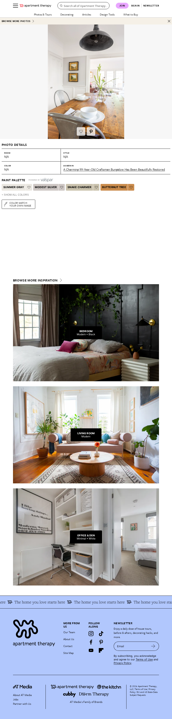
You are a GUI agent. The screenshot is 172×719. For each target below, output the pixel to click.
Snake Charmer (79, 187)
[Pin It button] (91, 131)
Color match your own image (20, 204)
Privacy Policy (122, 663)
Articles (86, 14)
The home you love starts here (33, 602)
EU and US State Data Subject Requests (144, 693)
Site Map (68, 653)
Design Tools (107, 14)
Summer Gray (13, 187)
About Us (68, 639)
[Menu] (15, 5)
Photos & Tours (43, 14)
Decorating (66, 14)
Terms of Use (144, 659)
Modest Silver (46, 187)
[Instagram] (91, 633)
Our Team (69, 632)
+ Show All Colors (15, 194)
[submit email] (153, 646)
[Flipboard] (101, 650)
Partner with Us (22, 704)
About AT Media (22, 695)
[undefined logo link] (35, 5)
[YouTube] (91, 650)
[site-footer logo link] (22, 687)
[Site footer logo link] (35, 631)
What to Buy (130, 14)
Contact (68, 646)
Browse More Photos (16, 21)
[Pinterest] (101, 642)
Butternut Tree (114, 187)
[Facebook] (91, 642)
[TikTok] (101, 633)
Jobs (15, 699)
